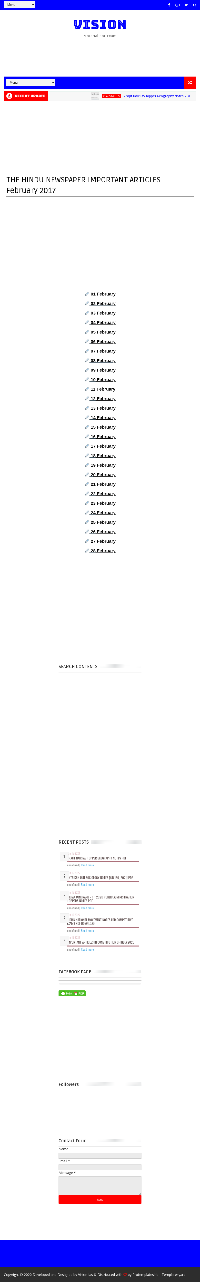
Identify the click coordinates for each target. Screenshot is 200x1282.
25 (103, 522)
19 (103, 465)
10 (103, 379)
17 (103, 446)
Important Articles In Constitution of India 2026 (100, 942)
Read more (87, 865)
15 (103, 427)
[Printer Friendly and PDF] (72, 993)
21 (103, 484)
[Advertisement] (100, 57)
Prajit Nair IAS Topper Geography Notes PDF (144, 96)
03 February (103, 313)
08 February (103, 360)
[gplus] (177, 5)
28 (103, 550)
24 (103, 512)
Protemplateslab (145, 1274)
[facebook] (169, 5)
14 (103, 417)
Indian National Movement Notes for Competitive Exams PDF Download (100, 921)
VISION (100, 24)
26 (103, 531)
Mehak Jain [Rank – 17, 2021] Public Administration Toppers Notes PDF (100, 899)
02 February (103, 303)
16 (103, 436)
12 (103, 398)
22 (103, 493)
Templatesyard (173, 1274)
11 (103, 389)
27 (103, 541)
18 (103, 455)
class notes (99, 96)
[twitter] (186, 5)
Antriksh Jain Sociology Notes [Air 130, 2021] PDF (100, 877)
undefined (73, 865)
